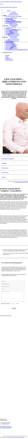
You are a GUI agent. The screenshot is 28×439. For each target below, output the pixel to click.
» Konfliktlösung (4, 163)
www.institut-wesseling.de (5, 427)
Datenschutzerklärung (20, 437)
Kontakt (9, 437)
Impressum (14, 437)
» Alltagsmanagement (4, 167)
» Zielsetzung (3, 177)
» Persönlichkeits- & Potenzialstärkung (7, 158)
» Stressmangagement (4, 172)
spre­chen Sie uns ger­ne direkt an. (21, 182)
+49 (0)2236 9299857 (4, 1)
